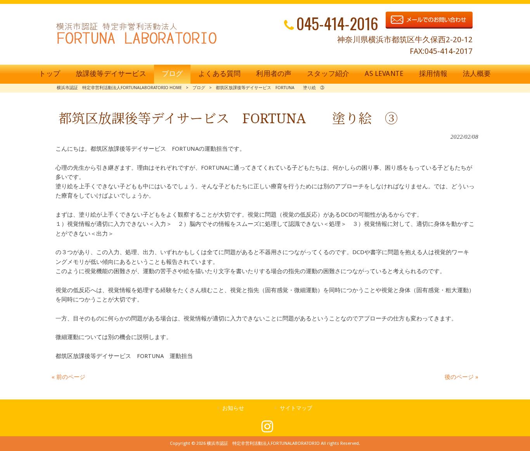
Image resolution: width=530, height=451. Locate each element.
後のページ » (461, 377)
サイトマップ (296, 408)
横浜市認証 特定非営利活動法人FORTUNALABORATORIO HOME (119, 87)
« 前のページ (68, 377)
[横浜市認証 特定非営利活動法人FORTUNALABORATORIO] (136, 43)
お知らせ (233, 408)
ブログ (198, 87)
